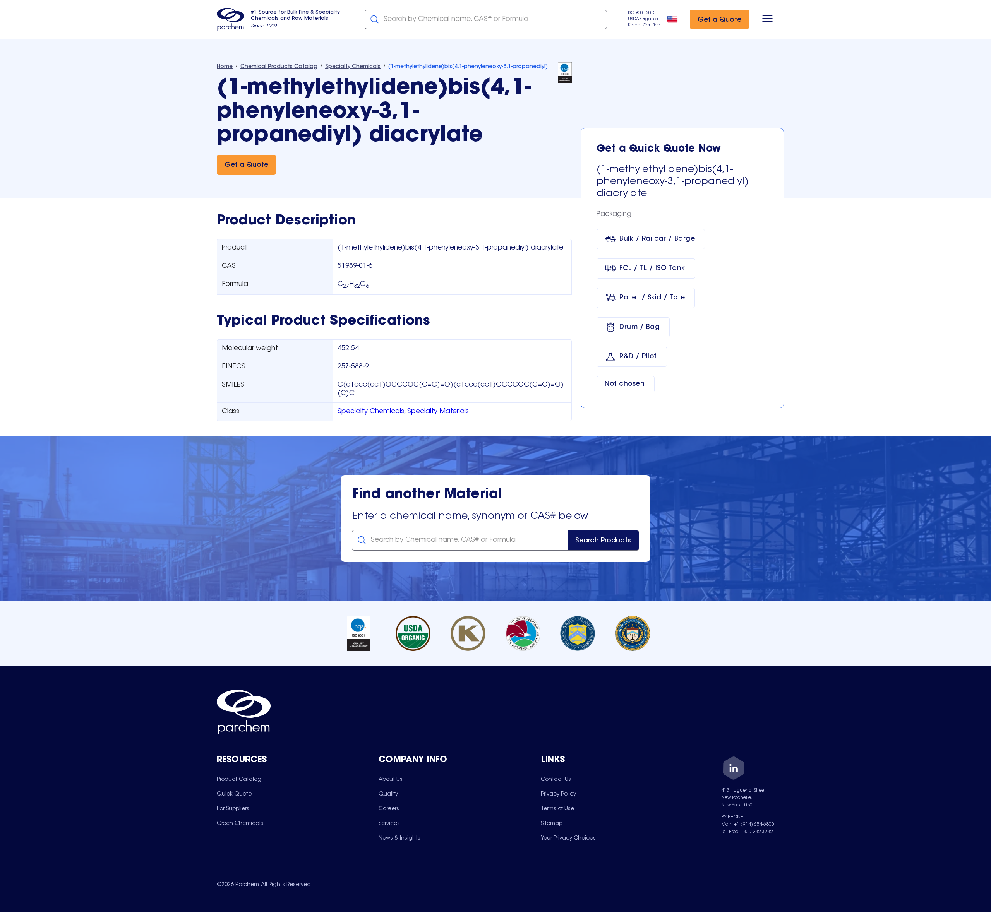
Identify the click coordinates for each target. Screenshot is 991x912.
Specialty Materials (438, 411)
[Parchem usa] (231, 19)
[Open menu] (767, 19)
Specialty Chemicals (371, 411)
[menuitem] (239, 779)
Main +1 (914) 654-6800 (747, 824)
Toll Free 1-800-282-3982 (747, 832)
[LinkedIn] (733, 769)
